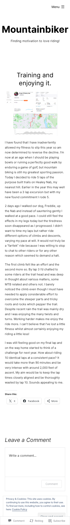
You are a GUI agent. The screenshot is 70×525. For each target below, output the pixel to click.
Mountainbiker (35, 29)
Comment (52, 483)
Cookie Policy (19, 509)
